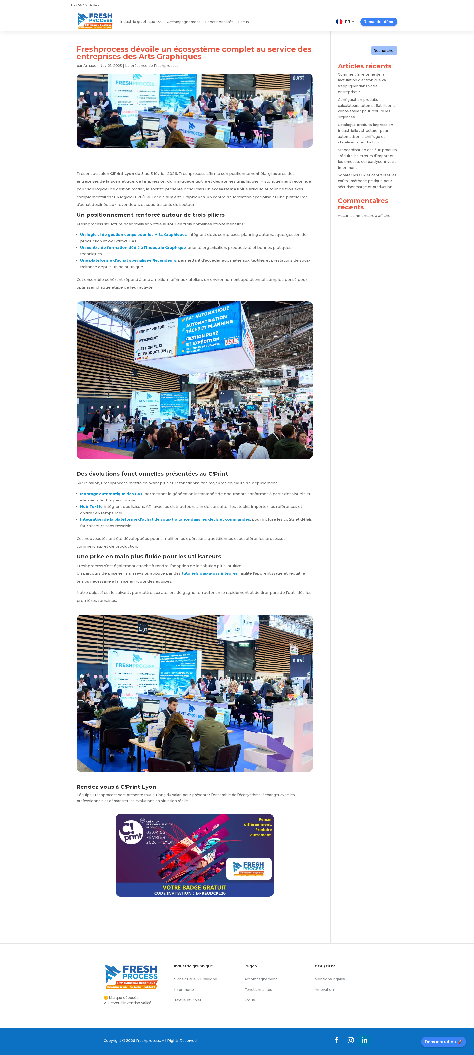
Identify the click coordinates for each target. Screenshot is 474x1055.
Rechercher (384, 50)
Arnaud (89, 65)
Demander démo (379, 22)
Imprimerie (184, 989)
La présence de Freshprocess (151, 65)
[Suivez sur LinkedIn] (364, 1040)
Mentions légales (330, 979)
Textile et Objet (187, 1000)
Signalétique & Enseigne (195, 979)
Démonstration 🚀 (444, 1041)
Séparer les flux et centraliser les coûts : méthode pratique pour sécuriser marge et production (367, 181)
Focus (249, 1000)
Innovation (324, 989)
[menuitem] (141, 22)
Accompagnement (260, 979)
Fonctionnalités (258, 989)
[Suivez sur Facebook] (337, 1040)
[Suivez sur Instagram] (350, 1040)
